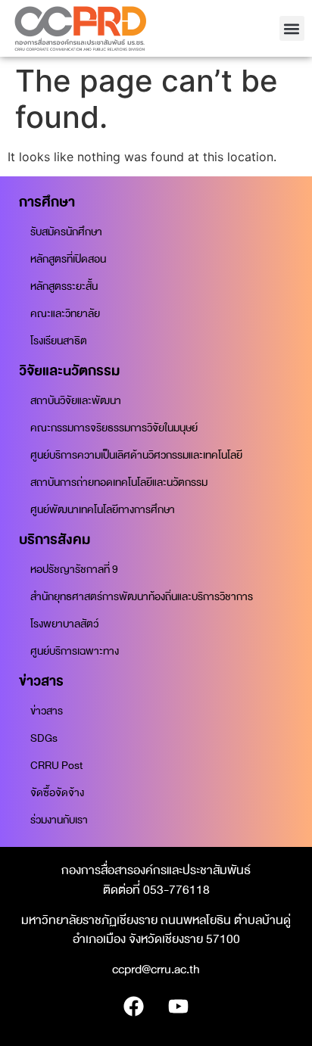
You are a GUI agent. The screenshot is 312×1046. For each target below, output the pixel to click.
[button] (291, 28)
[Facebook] (134, 1006)
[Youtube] (178, 1006)
